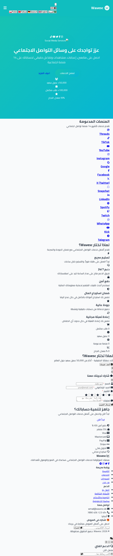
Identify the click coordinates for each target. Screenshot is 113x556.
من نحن (105, 482)
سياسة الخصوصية (101, 501)
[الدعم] (112, 542)
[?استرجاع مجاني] (112, 554)
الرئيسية (105, 471)
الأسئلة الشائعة (102, 493)
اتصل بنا (105, 490)
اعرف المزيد (44, 73)
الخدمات (105, 475)
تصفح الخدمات (67, 73)
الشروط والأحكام (101, 497)
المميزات (105, 478)
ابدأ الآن (101, 419)
